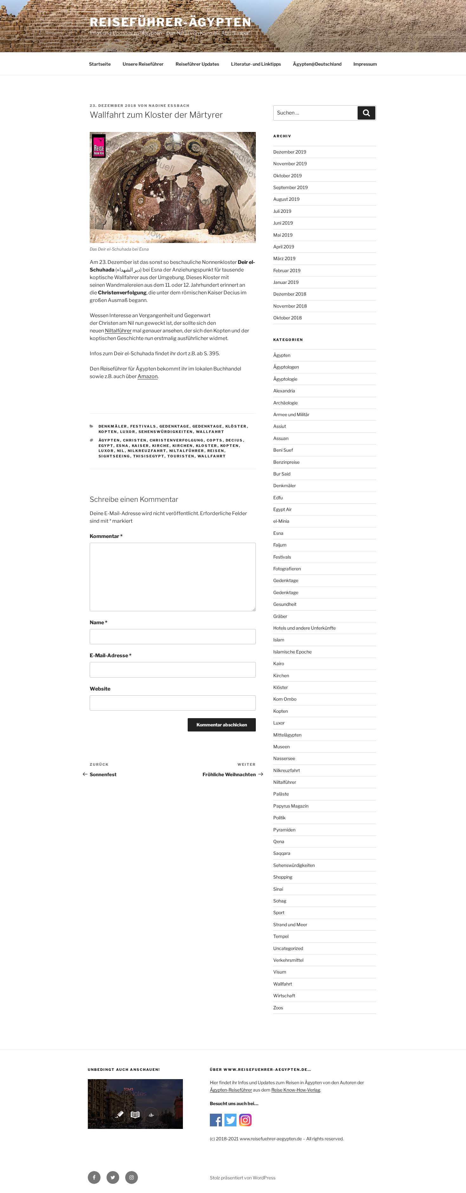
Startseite (100, 64)
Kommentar (106, 536)
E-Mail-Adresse (111, 655)
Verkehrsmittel (288, 960)
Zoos (278, 1007)
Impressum (365, 64)
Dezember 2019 (289, 151)
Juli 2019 (282, 211)
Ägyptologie (285, 379)
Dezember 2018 (289, 294)
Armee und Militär (291, 414)
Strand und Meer (290, 924)
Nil (121, 451)
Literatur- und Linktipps (256, 64)
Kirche (161, 445)
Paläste (281, 793)
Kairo (278, 663)
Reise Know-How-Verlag (295, 1089)
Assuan (280, 438)
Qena (278, 841)
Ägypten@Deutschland (317, 64)
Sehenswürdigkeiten (166, 431)
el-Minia (281, 521)
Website (100, 689)
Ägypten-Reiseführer (231, 1089)
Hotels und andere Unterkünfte (304, 628)
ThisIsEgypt (149, 456)
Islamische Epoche (292, 651)
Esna (122, 445)
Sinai (278, 889)
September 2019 (290, 187)
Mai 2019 (283, 235)
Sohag (279, 900)
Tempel (280, 936)
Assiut (279, 426)
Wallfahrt (210, 431)
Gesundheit (284, 604)
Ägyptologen (286, 367)
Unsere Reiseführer (143, 64)
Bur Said (281, 473)
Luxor (128, 431)
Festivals (143, 426)
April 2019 (283, 246)
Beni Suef (283, 450)
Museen (281, 746)
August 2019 (286, 199)
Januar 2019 (286, 282)
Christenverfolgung (177, 440)
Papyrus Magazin (290, 806)
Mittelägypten (287, 734)
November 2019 (290, 163)
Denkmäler (113, 426)
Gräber (280, 616)
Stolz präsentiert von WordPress (242, 1177)
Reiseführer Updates (197, 64)
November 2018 (290, 306)
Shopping (282, 877)
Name (98, 622)
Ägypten (109, 440)
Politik (279, 817)
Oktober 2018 (287, 317)
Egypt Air (282, 509)
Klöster (236, 426)
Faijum (280, 544)
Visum (279, 971)
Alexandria (284, 390)
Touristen (181, 456)
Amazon (148, 376)
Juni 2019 (283, 223)
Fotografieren (287, 568)
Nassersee (284, 758)
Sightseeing (114, 456)
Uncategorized (288, 948)
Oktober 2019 (287, 175)
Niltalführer (186, 451)
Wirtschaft (284, 995)
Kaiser (140, 445)
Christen (135, 440)
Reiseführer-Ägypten (171, 22)
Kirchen (182, 445)
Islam (278, 639)
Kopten (108, 431)
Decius (234, 440)
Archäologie (285, 402)
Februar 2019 (287, 270)
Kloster (206, 445)
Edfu (278, 497)
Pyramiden (284, 829)
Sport (278, 912)
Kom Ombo (284, 699)
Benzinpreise (286, 462)
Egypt (106, 445)
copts (215, 440)
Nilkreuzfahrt (147, 451)
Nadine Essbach (169, 105)
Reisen (215, 451)
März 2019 (284, 258)
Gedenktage (174, 426)
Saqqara (281, 853)
